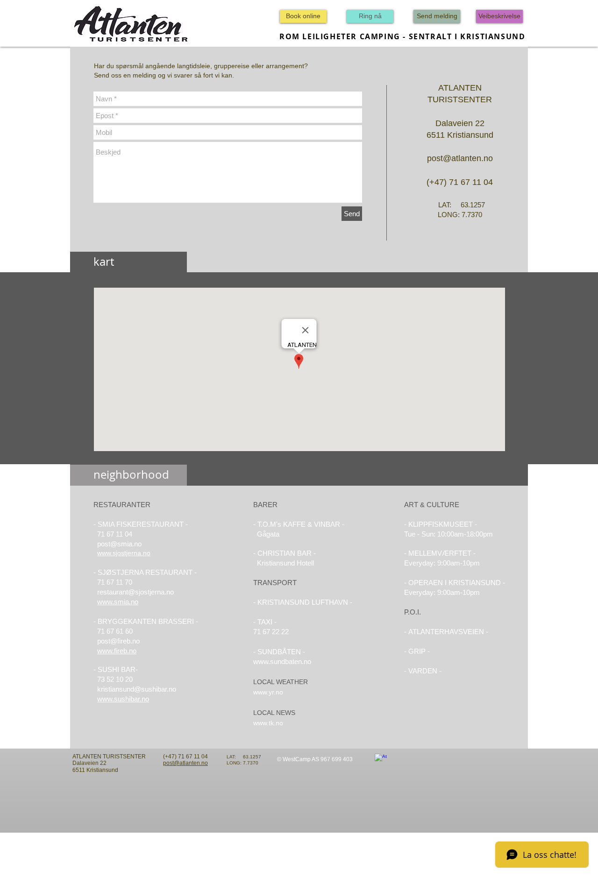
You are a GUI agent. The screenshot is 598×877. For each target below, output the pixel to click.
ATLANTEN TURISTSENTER (109, 756)
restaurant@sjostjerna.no (135, 592)
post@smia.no (119, 544)
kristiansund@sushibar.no (136, 689)
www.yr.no (268, 692)
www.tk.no (268, 723)
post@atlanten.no (460, 158)
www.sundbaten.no (282, 661)
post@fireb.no (118, 641)
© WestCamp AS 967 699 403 (315, 759)
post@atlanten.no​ (185, 763)
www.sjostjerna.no (123, 553)
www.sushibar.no (123, 699)
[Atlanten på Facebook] (381, 760)
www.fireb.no (116, 651)
